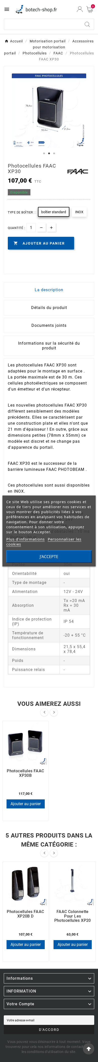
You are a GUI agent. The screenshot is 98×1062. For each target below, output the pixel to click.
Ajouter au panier (26, 803)
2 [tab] (49, 153)
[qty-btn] (51, 227)
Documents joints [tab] (49, 325)
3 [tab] (54, 153)
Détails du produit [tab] (49, 307)
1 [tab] (43, 153)
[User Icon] (80, 9)
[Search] (87, 24)
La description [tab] (49, 289)
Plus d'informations (25, 539)
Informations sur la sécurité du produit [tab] (49, 345)
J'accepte (49, 556)
